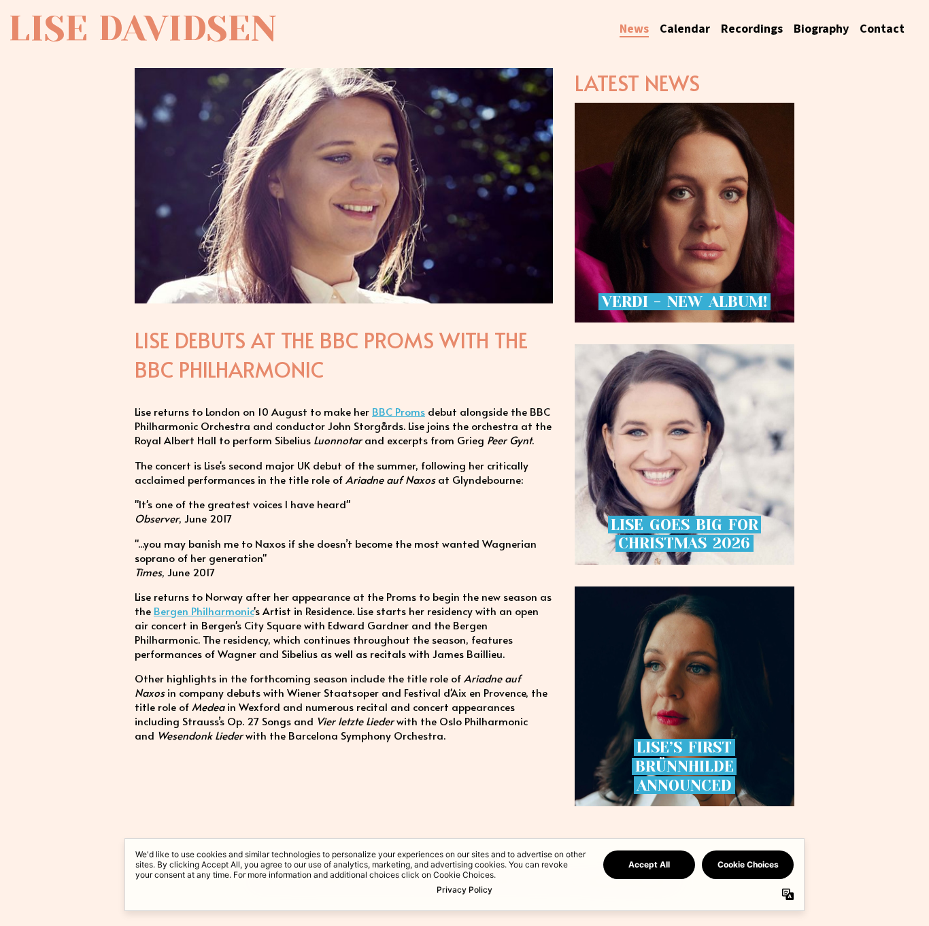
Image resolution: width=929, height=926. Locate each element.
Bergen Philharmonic (204, 610)
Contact (882, 28)
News (634, 28)
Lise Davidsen (142, 28)
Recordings (752, 28)
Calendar (685, 28)
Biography (821, 28)
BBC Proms (398, 411)
